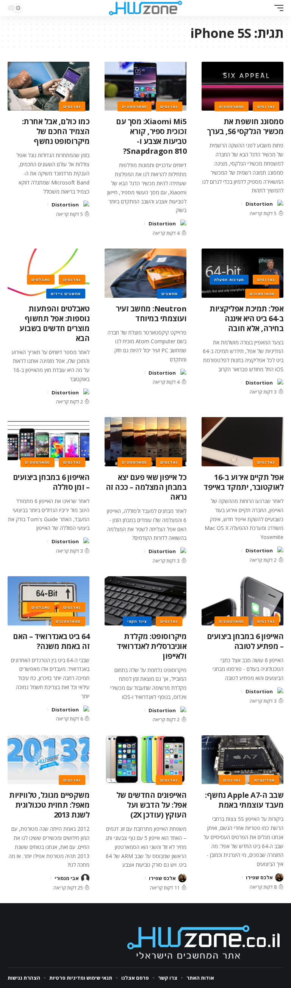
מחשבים (169, 293)
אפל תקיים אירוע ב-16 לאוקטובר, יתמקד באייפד (243, 482)
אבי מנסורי (67, 878)
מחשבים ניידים (66, 293)
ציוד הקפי (137, 621)
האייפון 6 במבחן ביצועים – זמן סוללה (51, 482)
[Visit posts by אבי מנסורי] (85, 878)
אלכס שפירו (259, 877)
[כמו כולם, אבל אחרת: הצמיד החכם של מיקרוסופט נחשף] (48, 86)
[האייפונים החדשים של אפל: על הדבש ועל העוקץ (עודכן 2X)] (145, 760)
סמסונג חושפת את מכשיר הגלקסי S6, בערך (245, 126)
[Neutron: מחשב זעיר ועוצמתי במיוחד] (145, 273)
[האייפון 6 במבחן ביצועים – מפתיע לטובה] (242, 600)
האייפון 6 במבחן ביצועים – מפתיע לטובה (245, 641)
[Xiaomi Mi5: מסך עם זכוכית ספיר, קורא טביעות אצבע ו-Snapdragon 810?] (145, 86)
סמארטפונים (231, 106)
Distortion (259, 203)
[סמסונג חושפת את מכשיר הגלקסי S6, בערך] (242, 86)
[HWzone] (145, 8)
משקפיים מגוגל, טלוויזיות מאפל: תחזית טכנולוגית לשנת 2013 (49, 805)
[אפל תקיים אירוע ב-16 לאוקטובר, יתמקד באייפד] (242, 441)
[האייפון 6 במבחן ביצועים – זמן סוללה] (48, 441)
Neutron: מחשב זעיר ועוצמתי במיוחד (151, 313)
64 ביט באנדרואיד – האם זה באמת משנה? (51, 641)
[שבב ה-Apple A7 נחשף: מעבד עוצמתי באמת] (242, 760)
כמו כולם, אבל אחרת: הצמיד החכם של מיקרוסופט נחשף (56, 131)
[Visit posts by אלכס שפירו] (279, 877)
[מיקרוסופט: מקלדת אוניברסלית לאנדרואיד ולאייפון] (145, 600)
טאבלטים (40, 279)
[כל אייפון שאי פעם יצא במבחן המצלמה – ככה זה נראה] (145, 441)
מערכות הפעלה (229, 279)
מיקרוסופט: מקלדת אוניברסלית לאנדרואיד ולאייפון (151, 646)
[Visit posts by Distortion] (279, 204)
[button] (277, 8)
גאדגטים (266, 106)
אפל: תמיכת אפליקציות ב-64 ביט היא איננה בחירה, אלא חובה (246, 318)
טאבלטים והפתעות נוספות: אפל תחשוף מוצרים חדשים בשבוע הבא (54, 323)
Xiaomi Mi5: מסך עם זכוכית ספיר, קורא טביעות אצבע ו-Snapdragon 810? (151, 136)
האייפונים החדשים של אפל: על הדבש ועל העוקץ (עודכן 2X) (151, 805)
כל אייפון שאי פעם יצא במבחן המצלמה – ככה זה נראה (146, 487)
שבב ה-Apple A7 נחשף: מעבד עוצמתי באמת (244, 800)
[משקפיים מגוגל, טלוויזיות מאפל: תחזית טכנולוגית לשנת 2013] (48, 760)
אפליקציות (264, 780)
